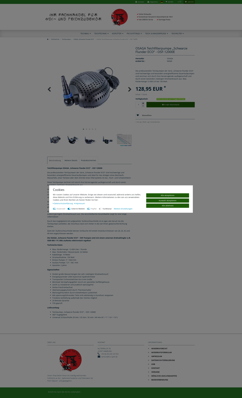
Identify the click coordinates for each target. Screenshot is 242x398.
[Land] (161, 2)
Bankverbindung (159, 380)
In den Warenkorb (171, 104)
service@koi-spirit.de (109, 356)
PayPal (94, 209)
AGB (153, 364)
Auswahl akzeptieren (167, 200)
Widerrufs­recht (159, 348)
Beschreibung (55, 160)
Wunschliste (147, 115)
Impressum (156, 356)
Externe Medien (78, 209)
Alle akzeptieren (167, 195)
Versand (155, 372)
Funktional (107, 209)
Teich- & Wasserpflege (155, 33)
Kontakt (155, 368)
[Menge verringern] (143, 106)
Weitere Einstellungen (123, 209)
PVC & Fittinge (133, 33)
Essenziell (61, 209)
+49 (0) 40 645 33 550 (109, 354)
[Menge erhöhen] (143, 103)
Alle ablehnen (168, 205)
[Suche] (170, 2)
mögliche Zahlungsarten (164, 376)
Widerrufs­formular (161, 352)
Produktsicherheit (88, 160)
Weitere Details (71, 160)
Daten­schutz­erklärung (163, 360)
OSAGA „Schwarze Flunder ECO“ (83, 39)
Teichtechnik (100, 33)
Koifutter (116, 33)
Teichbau (84, 33)
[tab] (55, 160)
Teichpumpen (66, 39)
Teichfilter (176, 33)
